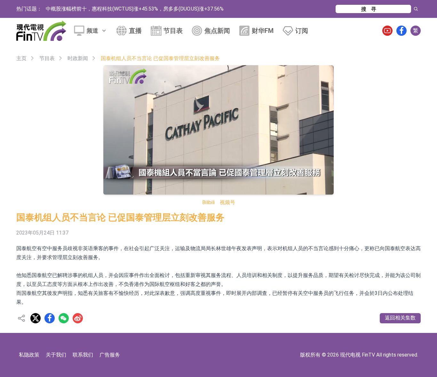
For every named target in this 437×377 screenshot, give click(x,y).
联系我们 (83, 355)
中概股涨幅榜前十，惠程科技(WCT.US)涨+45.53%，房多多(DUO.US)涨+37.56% (135, 9)
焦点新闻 (217, 31)
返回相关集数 (400, 318)
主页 (21, 58)
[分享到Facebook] (49, 318)
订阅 (301, 31)
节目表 (173, 31)
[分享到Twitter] (35, 318)
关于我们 (56, 355)
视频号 (227, 202)
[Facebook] (401, 31)
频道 (92, 30)
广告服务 (109, 355)
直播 (135, 31)
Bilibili (208, 202)
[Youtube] (387, 31)
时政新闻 (78, 58)
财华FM (263, 31)
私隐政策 (29, 355)
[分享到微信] (64, 318)
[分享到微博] (78, 318)
